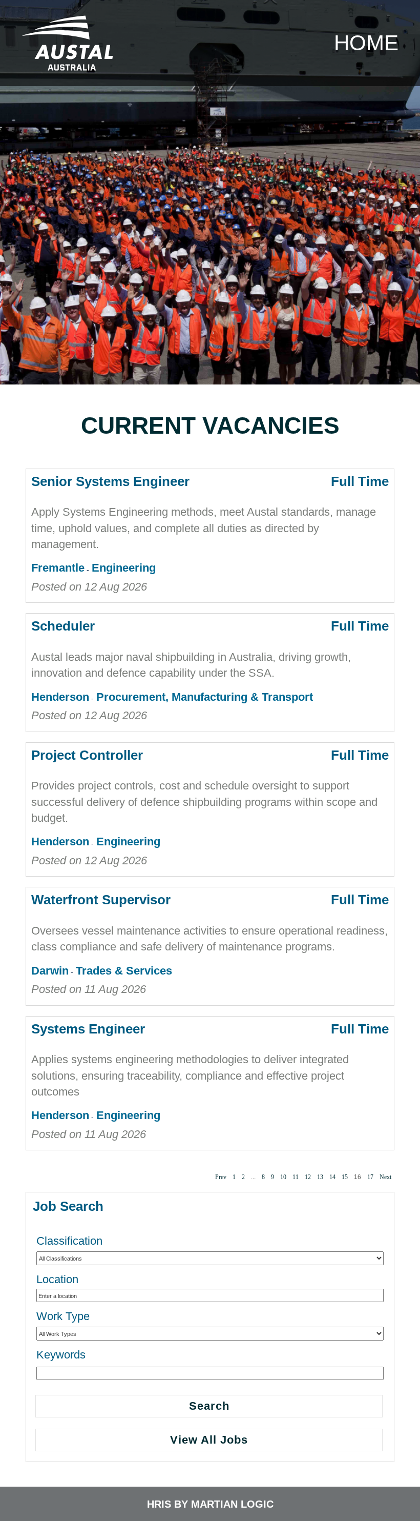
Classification (69, 1240)
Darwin (50, 970)
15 (345, 1177)
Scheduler (63, 626)
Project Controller (87, 755)
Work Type (63, 1316)
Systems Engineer (88, 1029)
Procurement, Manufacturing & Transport (204, 697)
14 (332, 1177)
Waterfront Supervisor (101, 899)
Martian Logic (232, 1504)
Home (366, 43)
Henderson (60, 697)
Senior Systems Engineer (110, 481)
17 (370, 1177)
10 (283, 1177)
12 (308, 1177)
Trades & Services (124, 970)
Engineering (124, 567)
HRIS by (169, 1504)
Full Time (360, 481)
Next (385, 1177)
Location (57, 1279)
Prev (220, 1177)
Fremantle (58, 567)
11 (295, 1177)
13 (320, 1177)
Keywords (61, 1354)
